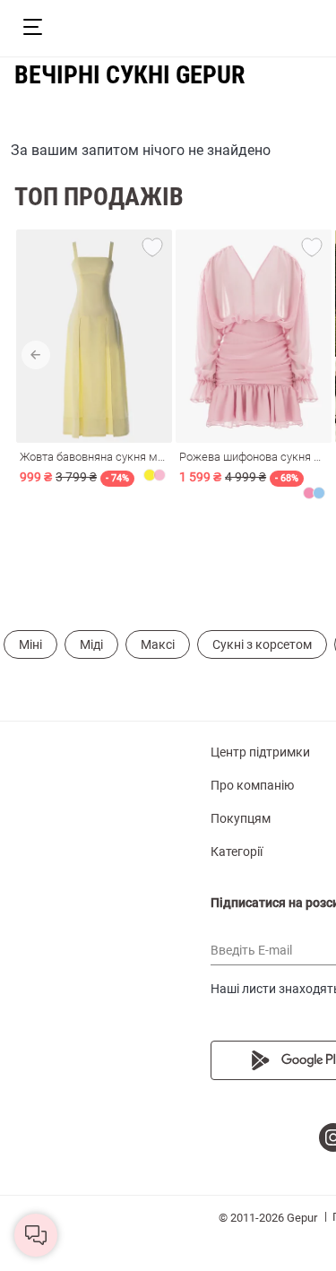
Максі (158, 644)
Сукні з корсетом (262, 644)
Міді (91, 644)
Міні (30, 644)
